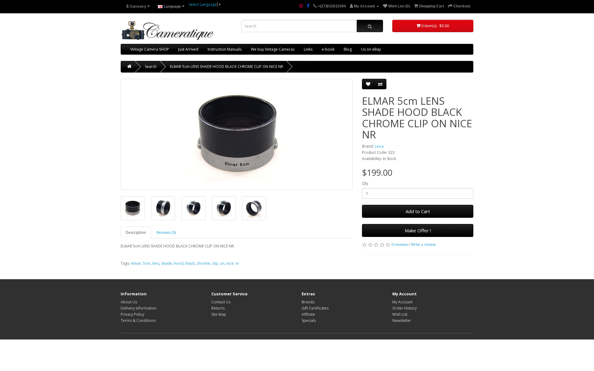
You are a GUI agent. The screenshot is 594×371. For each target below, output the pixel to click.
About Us (129, 302)
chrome (203, 263)
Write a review (423, 244)
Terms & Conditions (138, 320)
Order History (404, 308)
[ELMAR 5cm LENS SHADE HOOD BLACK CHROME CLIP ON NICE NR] (237, 134)
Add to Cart (418, 211)
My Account (402, 302)
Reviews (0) (166, 232)
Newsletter (401, 320)
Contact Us (220, 302)
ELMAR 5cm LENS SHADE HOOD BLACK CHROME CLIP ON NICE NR (226, 66)
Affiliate (308, 314)
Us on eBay (371, 49)
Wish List (399, 314)
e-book (328, 49)
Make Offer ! (418, 230)
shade (166, 263)
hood (178, 263)
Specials (309, 320)
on (222, 263)
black (190, 263)
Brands (308, 302)
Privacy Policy (132, 314)
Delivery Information (139, 308)
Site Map (218, 314)
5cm (146, 263)
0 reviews (399, 244)
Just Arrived (188, 49)
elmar (136, 263)
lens (155, 263)
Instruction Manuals (225, 49)
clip (215, 263)
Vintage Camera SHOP (149, 49)
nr (237, 263)
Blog (348, 49)
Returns (218, 308)
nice (230, 263)
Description (136, 232)
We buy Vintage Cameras (273, 49)
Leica (379, 146)
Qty (365, 183)
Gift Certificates (315, 308)
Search (151, 66)
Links (308, 49)
